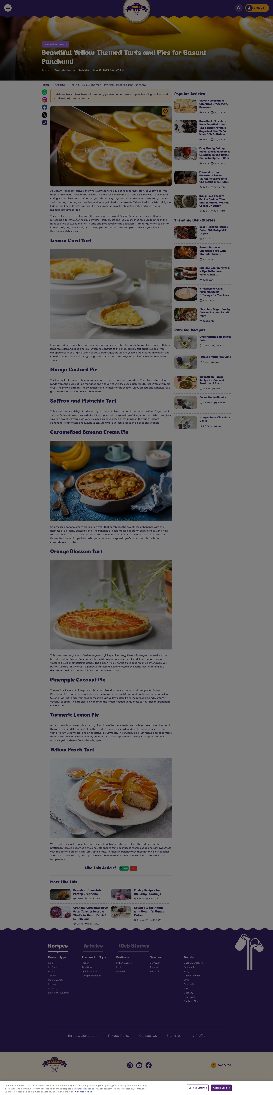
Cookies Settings (198, 1087)
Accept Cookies (221, 1087)
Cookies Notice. (83, 1091)
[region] (136, 1088)
